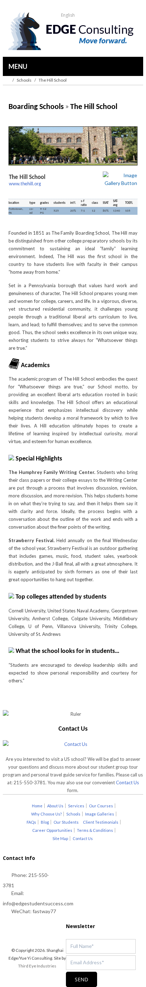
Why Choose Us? (46, 814)
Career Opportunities (52, 830)
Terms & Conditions (95, 830)
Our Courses (101, 805)
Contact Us (127, 782)
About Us (55, 805)
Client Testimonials (100, 822)
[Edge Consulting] (72, 31)
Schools (24, 80)
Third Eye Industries (37, 966)
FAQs (31, 822)
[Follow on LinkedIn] (48, 934)
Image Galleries (99, 814)
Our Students (66, 822)
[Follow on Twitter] (20, 934)
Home (37, 805)
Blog (45, 822)
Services (76, 805)
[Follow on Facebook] (34, 934)
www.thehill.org (25, 184)
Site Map (60, 838)
